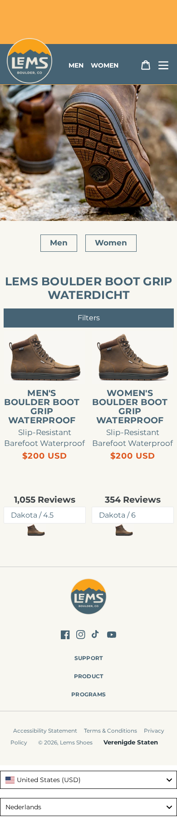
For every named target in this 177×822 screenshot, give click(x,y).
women (104, 65)
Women (111, 242)
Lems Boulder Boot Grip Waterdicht (88, 288)
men (76, 65)
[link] (45, 358)
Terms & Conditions (110, 730)
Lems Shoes (76, 742)
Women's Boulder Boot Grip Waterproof (130, 407)
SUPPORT (88, 658)
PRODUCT (88, 676)
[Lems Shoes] (88, 598)
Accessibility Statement (45, 730)
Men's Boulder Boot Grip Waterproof (42, 407)
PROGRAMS (88, 694)
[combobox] (88, 780)
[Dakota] (36, 530)
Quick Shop (49, 369)
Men (59, 242)
